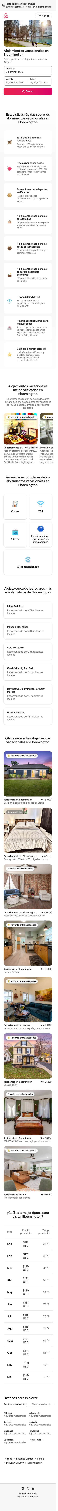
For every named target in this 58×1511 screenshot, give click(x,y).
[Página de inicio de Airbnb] (6, 15)
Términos (34, 1496)
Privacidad (22, 1496)
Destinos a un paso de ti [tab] (15, 1404)
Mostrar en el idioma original (38, 6)
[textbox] (15, 82)
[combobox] (28, 72)
